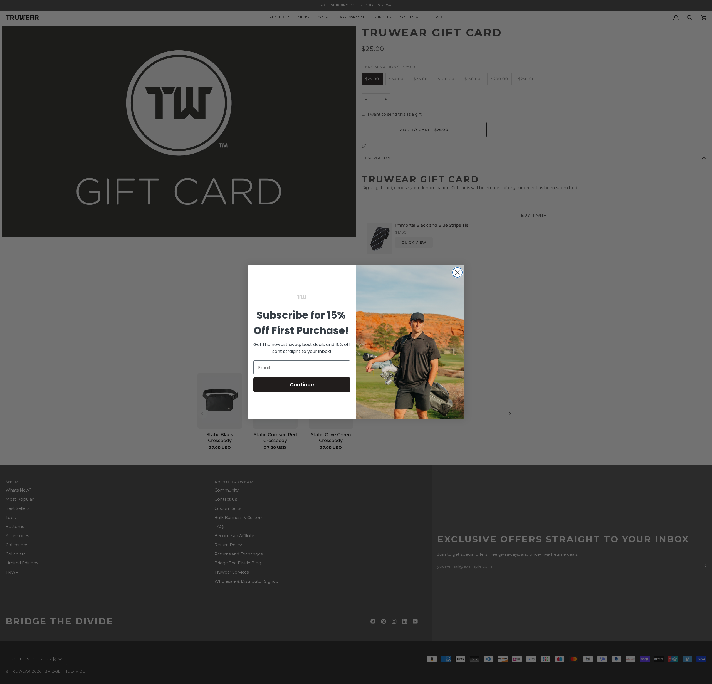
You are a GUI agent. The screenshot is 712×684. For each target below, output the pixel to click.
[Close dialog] (457, 272)
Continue (302, 384)
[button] (302, 297)
